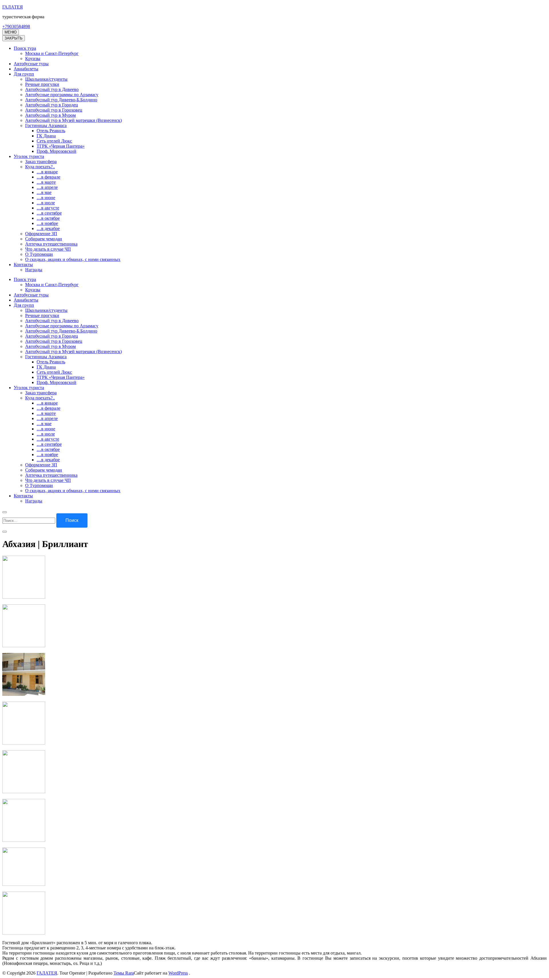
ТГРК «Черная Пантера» (61, 146)
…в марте (46, 182)
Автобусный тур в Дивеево (52, 89)
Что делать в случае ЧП (48, 249)
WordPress (178, 973)
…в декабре (48, 228)
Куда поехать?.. (40, 166)
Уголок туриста (29, 156)
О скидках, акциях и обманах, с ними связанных (72, 259)
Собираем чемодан (43, 238)
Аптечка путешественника (51, 243)
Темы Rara (124, 973)
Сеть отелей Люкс (54, 140)
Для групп (24, 74)
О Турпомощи (39, 254)
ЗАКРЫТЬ (14, 38)
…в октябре (48, 218)
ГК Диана (46, 135)
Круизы (32, 58)
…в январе (47, 171)
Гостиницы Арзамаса (46, 125)
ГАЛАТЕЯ (12, 7)
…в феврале (48, 177)
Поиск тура (25, 48)
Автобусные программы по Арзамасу (61, 94)
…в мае (44, 192)
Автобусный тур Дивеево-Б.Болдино (61, 99)
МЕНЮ (11, 32)
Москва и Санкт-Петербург (52, 53)
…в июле (46, 202)
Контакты (23, 264)
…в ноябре (47, 223)
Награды (33, 269)
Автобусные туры (31, 63)
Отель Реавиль (51, 130)
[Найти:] (29, 520)
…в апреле (47, 187)
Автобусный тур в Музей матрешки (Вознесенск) (73, 120)
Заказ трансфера (41, 161)
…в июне (46, 197)
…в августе (48, 207)
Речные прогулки (42, 84)
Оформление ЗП (41, 233)
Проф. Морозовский (56, 151)
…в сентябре (49, 213)
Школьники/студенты (46, 79)
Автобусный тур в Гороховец (53, 110)
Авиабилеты (26, 68)
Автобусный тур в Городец (51, 104)
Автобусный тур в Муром (50, 115)
